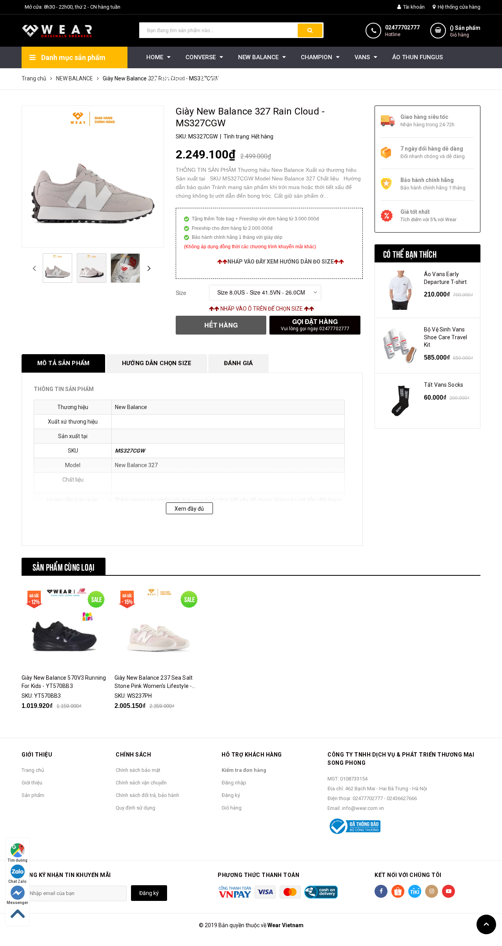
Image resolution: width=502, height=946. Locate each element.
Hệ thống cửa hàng (458, 7)
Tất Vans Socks (443, 385)
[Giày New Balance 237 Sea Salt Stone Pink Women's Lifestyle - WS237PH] (158, 627)
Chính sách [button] (133, 754)
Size (181, 293)
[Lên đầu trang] (486, 924)
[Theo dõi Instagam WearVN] (431, 891)
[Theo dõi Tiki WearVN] (414, 891)
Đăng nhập (234, 783)
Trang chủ (33, 770)
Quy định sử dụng (135, 808)
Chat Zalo (17, 881)
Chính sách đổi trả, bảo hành (147, 795)
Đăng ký (231, 795)
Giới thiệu (32, 783)
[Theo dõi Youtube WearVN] (448, 891)
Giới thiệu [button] (37, 754)
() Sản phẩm (465, 31)
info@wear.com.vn (363, 808)
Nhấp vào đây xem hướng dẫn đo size (280, 261)
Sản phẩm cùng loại (64, 566)
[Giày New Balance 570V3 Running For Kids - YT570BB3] (65, 627)
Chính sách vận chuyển (141, 783)
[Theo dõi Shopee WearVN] (397, 891)
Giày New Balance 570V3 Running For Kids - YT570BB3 (64, 682)
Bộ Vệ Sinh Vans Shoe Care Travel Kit (445, 337)
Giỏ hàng (232, 808)
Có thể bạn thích (410, 253)
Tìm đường (17, 860)
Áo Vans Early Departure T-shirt (445, 278)
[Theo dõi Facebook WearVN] (381, 891)
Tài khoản (413, 7)
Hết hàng (221, 324)
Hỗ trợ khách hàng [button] (252, 754)
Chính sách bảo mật (138, 770)
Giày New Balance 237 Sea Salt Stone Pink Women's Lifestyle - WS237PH (154, 682)
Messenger (17, 903)
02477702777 (402, 27)
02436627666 (402, 798)
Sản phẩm (33, 795)
